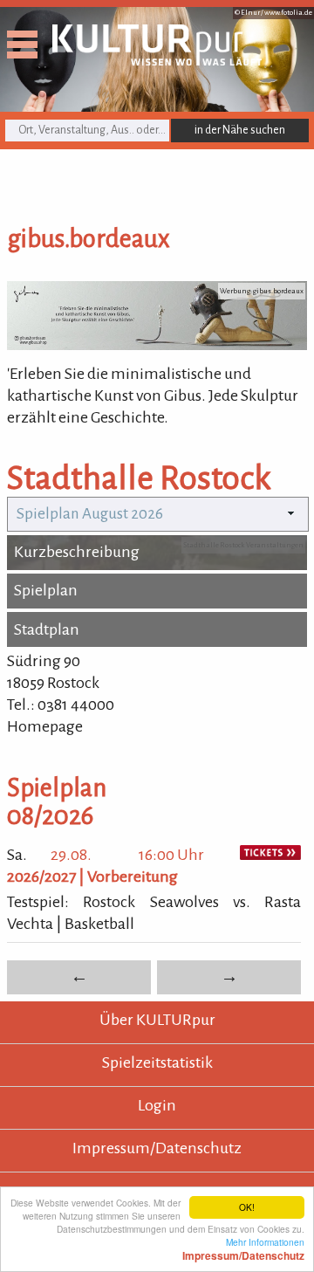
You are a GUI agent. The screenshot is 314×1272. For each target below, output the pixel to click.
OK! (247, 1207)
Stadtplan (46, 629)
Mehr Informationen (243, 1248)
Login (157, 1105)
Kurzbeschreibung (77, 551)
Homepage (45, 726)
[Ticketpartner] (270, 854)
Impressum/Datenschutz (157, 1148)
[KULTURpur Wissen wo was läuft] (157, 60)
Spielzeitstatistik (157, 1062)
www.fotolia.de (288, 13)
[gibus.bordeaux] (157, 345)
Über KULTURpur (157, 1019)
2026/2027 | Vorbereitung (92, 876)
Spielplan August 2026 (90, 513)
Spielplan (46, 590)
